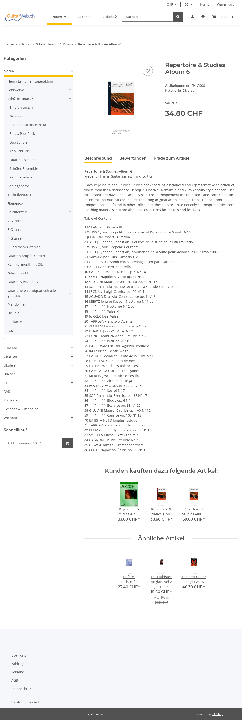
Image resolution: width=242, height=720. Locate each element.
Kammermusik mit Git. (25, 264)
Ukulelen (11, 365)
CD (6, 383)
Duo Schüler (19, 142)
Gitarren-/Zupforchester (27, 255)
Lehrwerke (16, 90)
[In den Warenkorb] (88, 59)
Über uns (18, 655)
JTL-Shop (217, 714)
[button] (192, 16)
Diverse (188, 90)
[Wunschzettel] (203, 16)
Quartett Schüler (22, 159)
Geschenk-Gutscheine (21, 409)
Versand (17, 672)
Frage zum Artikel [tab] (171, 158)
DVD (7, 391)
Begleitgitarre (18, 186)
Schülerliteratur (20, 98)
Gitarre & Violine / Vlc (24, 282)
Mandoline (16, 304)
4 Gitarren (16, 238)
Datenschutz (21, 689)
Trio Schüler (19, 151)
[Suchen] (178, 17)
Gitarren (10, 356)
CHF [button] (170, 4)
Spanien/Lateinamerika (27, 125)
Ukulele (13, 313)
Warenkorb (225, 4)
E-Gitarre (15, 321)
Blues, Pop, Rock (22, 133)
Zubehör (10, 348)
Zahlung (17, 664)
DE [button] (186, 4)
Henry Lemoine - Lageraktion (30, 81)
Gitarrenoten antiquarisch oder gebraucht (32, 293)
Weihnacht (12, 417)
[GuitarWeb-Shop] (19, 17)
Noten (9, 71)
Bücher (9, 374)
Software (11, 400)
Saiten (9, 339)
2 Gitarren (16, 221)
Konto (204, 4)
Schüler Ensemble (23, 168)
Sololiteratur (17, 212)
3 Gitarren (16, 229)
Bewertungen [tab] (133, 158)
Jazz (11, 330)
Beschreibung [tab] (98, 158)
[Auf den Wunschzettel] (148, 71)
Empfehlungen (21, 107)
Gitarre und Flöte (21, 273)
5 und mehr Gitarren (24, 247)
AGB (14, 680)
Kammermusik (20, 177)
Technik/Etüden (20, 194)
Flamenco (15, 203)
